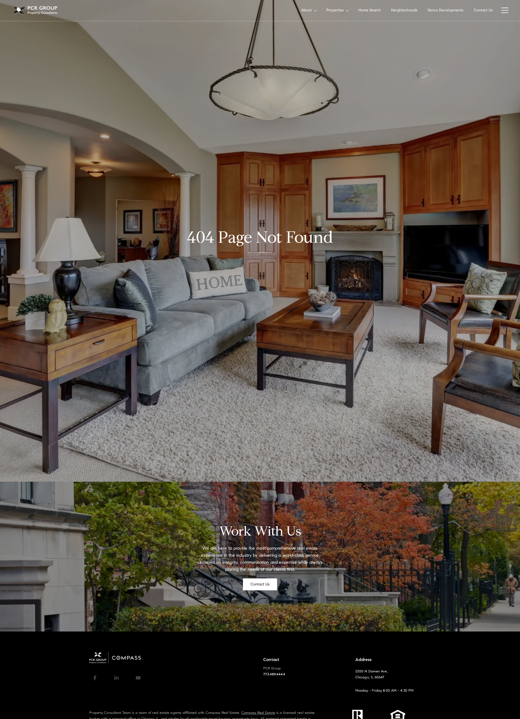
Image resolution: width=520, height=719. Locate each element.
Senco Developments (445, 10)
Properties (335, 10)
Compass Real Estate (258, 713)
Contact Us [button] (260, 584)
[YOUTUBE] (138, 677)
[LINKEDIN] (116, 677)
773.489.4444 (274, 674)
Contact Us (483, 10)
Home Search (369, 10)
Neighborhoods (404, 10)
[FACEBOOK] (94, 677)
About (306, 10)
